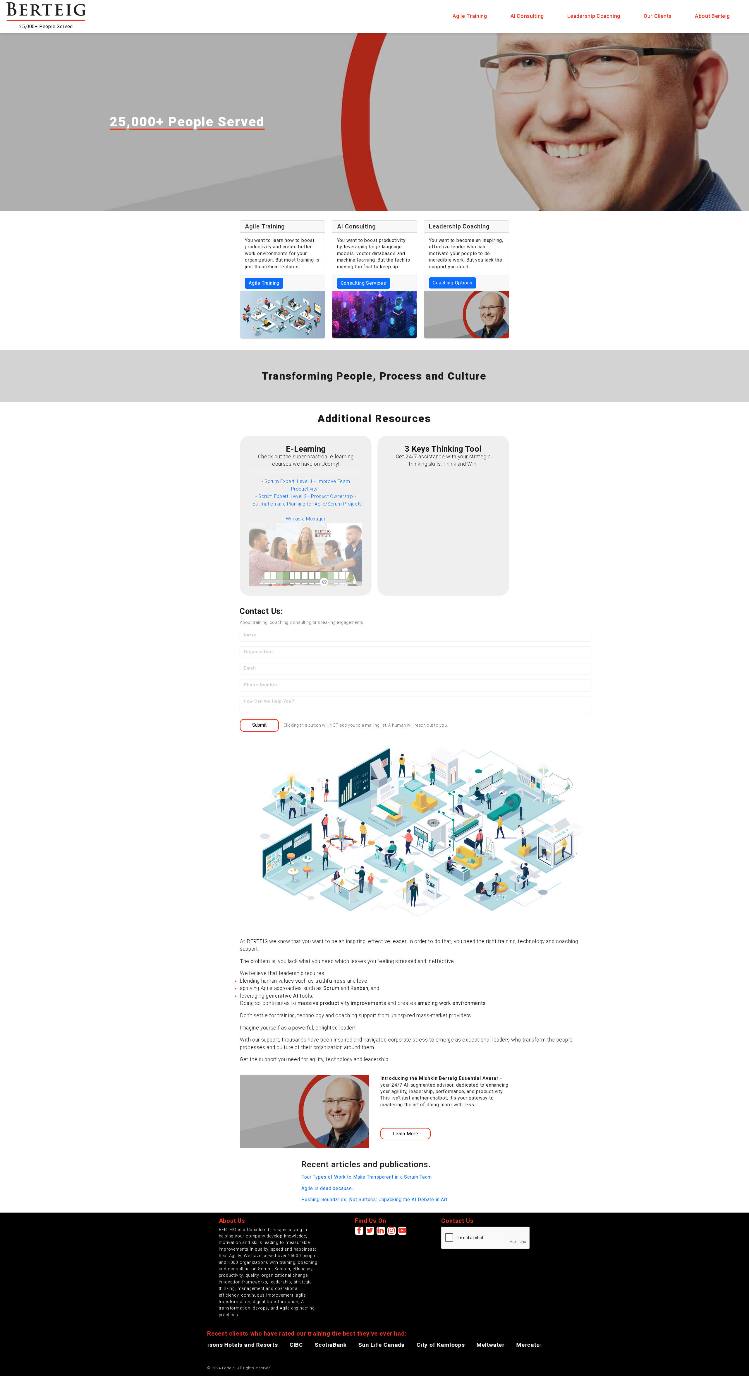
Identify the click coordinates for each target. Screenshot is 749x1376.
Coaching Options (453, 283)
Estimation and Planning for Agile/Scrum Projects (307, 504)
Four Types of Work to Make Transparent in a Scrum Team (366, 1177)
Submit (259, 725)
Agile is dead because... (328, 1188)
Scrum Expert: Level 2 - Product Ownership (305, 496)
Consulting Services (363, 283)
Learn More (405, 1133)
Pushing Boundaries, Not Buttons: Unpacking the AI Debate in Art (374, 1199)
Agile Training (264, 283)
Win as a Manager (305, 519)
